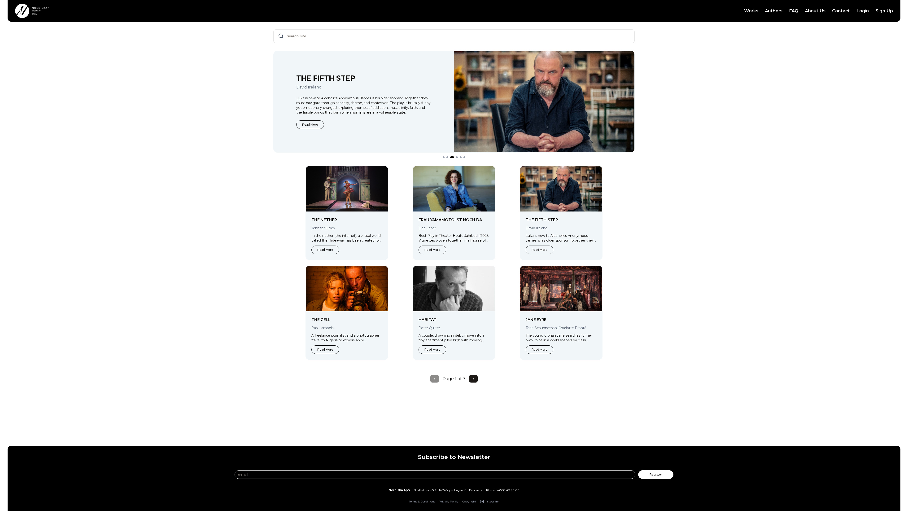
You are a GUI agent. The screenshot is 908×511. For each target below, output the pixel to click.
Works (751, 10)
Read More (310, 124)
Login (862, 10)
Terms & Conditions (422, 501)
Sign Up (884, 10)
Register (656, 474)
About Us (815, 10)
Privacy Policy (448, 501)
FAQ (793, 10)
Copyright (469, 501)
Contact (841, 10)
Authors (773, 10)
